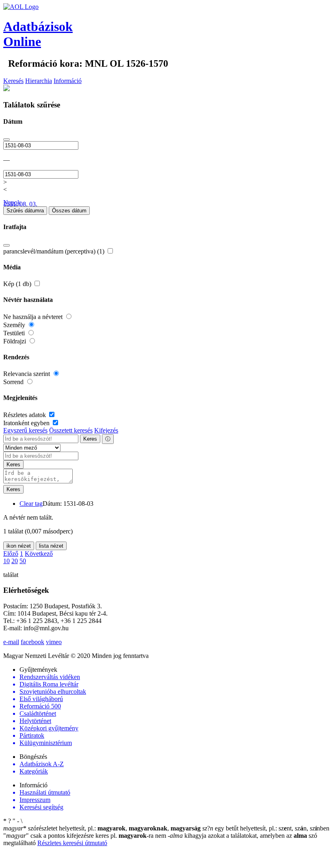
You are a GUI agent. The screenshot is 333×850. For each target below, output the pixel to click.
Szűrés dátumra (25, 211)
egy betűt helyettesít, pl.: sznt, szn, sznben (265, 828)
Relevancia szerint (27, 373)
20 (14, 560)
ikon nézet (18, 546)
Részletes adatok (25, 414)
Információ (68, 80)
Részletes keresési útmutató (72, 842)
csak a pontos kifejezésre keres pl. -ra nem (85, 835)
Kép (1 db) (18, 283)
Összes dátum (69, 211)
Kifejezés (106, 430)
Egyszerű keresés (25, 430)
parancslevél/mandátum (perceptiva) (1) (54, 251)
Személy (15, 324)
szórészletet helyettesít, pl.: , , (102, 828)
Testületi (14, 333)
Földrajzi (15, 341)
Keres (90, 439)
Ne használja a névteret (33, 316)
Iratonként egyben (27, 423)
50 (22, 560)
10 (6, 560)
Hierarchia (38, 80)
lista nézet (51, 546)
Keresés (13, 80)
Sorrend (14, 381)
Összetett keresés (71, 430)
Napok (12, 202)
